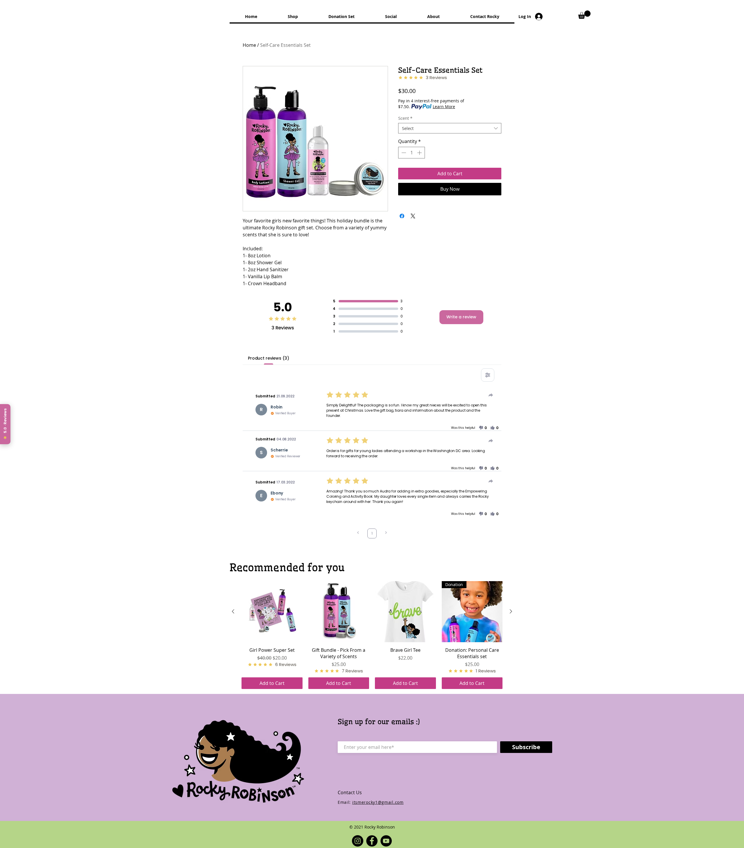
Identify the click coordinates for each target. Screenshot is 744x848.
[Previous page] (358, 533)
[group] (372, 635)
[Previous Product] (233, 611)
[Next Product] (510, 611)
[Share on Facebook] (401, 216)
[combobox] (449, 128)
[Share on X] (412, 216)
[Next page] (386, 533)
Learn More (444, 106)
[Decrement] (403, 152)
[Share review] (490, 395)
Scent (405, 118)
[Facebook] (372, 841)
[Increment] (420, 152)
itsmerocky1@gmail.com (378, 802)
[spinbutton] (411, 152)
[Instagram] (357, 841)
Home (249, 45)
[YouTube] (386, 841)
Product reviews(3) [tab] (268, 358)
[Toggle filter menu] (487, 375)
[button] (584, 14)
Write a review (461, 317)
